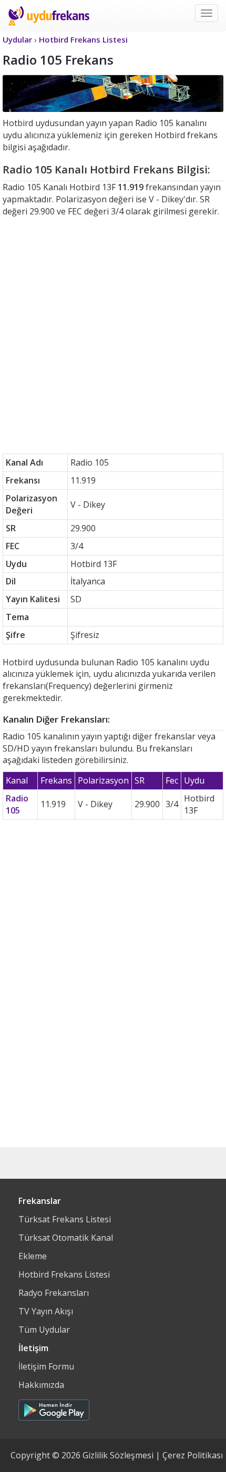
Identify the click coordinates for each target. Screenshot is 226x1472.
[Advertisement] (113, 335)
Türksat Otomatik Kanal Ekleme (65, 1247)
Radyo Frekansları (53, 1293)
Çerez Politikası (192, 1455)
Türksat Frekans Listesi (64, 1219)
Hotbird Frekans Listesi (64, 1274)
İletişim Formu (46, 1366)
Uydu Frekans (48, 16)
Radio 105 (17, 804)
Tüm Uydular (44, 1329)
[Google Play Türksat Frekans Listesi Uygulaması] (53, 1407)
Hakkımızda (41, 1385)
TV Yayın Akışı (45, 1311)
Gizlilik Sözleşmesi (118, 1455)
